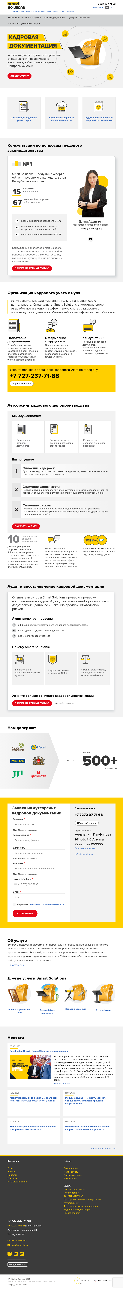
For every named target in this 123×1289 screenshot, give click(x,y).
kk (114, 7)
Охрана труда (11, 57)
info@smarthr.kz (84, 854)
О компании (18, 11)
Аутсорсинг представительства (21, 44)
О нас (11, 1168)
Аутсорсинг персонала (79, 17)
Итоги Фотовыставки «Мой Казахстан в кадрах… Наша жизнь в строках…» (87, 1128)
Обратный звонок (21, 383)
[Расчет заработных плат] (19, 994)
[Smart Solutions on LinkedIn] (16, 1254)
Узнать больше (62, 1083)
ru (107, 7)
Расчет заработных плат (19, 1011)
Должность (19, 847)
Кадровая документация (54, 17)
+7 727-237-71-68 (34, 376)
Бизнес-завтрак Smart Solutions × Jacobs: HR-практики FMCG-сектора (33, 1128)
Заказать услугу (19, 75)
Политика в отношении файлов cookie (24, 1282)
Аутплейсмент (104, 1010)
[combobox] (16, 884)
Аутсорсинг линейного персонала (82, 1199)
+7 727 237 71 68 (106, 4)
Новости (12, 1174)
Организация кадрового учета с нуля (24, 119)
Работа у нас (70, 1178)
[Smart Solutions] (16, 5)
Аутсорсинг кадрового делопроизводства (61, 119)
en (111, 7)
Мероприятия (59, 11)
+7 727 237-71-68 (19, 1221)
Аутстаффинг (34, 17)
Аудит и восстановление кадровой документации (99, 119)
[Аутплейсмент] (104, 994)
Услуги (29, 11)
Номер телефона (23, 879)
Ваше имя (19, 819)
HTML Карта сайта (17, 1181)
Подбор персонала (17, 17)
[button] (98, 7)
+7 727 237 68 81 (91, 229)
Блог (49, 11)
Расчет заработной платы (18, 31)
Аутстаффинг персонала (47, 1012)
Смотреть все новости (103, 1148)
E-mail (17, 891)
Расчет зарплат (72, 1212)
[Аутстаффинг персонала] (47, 994)
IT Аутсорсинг (12, 51)
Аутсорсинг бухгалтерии (20, 23)
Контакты (71, 11)
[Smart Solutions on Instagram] (22, 1254)
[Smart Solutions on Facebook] (10, 1254)
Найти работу (71, 1171)
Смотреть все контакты (17, 1240)
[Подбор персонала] (75, 993)
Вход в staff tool (17, 1264)
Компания (19, 863)
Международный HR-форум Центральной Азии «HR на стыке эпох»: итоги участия (33, 1099)
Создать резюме (73, 1175)
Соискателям (39, 11)
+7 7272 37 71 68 (89, 815)
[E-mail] (90, 239)
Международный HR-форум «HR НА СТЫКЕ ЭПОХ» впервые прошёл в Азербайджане (85, 1100)
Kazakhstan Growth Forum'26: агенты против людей (39, 1051)
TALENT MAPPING (14, 38)
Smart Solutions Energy (16, 64)
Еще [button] (36, 23)
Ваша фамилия (22, 835)
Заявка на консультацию (32, 268)
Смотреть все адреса (85, 848)
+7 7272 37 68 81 (16, 1225)
